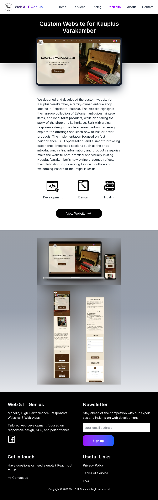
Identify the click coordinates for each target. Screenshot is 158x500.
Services (79, 7)
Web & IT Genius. (79, 489)
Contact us (20, 478)
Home (62, 7)
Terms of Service (95, 473)
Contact (147, 7)
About (131, 7)
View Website (76, 213)
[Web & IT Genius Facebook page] (11, 439)
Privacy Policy (93, 465)
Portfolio (114, 7)
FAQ (86, 481)
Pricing (97, 7)
